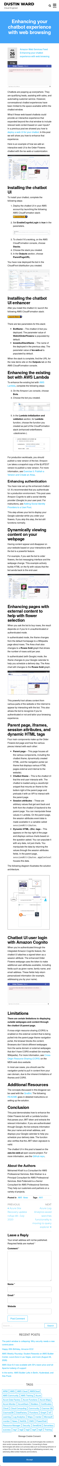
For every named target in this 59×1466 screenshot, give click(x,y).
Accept (29, 1459)
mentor (38, 1416)
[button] (55, 1436)
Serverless (48, 1425)
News (25, 1197)
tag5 (40, 1429)
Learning (7, 1416)
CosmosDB (8, 1412)
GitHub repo (38, 1156)
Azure (38, 1395)
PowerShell (41, 1421)
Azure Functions (30, 1399)
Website (12, 1306)
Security (26, 1425)
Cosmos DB (47, 1408)
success (7, 1429)
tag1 (15, 1429)
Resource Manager (11, 1425)
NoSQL (23, 1421)
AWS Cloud (22, 1391)
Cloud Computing (18, 1408)
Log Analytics (19, 1416)
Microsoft (48, 1416)
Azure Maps (45, 1399)
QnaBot (27, 1093)
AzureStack (23, 1403)
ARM (5, 1391)
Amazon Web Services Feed (34, 49)
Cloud (5, 1408)
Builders (34, 1403)
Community (34, 1408)
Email (11, 1295)
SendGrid (37, 1425)
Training (48, 1429)
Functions (34, 1412)
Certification (46, 1403)
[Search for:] (29, 1325)
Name (11, 1284)
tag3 (28, 1429)
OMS (31, 1421)
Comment (13, 1248)
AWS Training (27, 1395)
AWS (20, 1197)
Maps (30, 1416)
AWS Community (11, 1395)
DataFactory (21, 1412)
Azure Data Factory (11, 1399)
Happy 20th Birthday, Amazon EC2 (17, 1349)
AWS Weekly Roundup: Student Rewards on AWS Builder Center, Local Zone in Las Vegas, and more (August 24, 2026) (28, 1357)
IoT (50, 1412)
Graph (43, 1412)
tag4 (34, 1429)
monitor (6, 1421)
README (12, 1096)
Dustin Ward (19, 4)
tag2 (21, 1429)
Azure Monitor (9, 1403)
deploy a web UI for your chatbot (23, 132)
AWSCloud (35, 1391)
